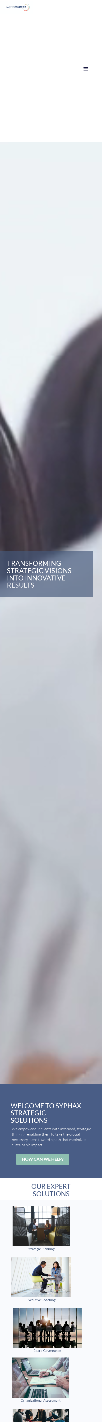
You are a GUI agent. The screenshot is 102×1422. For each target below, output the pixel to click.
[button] (86, 69)
